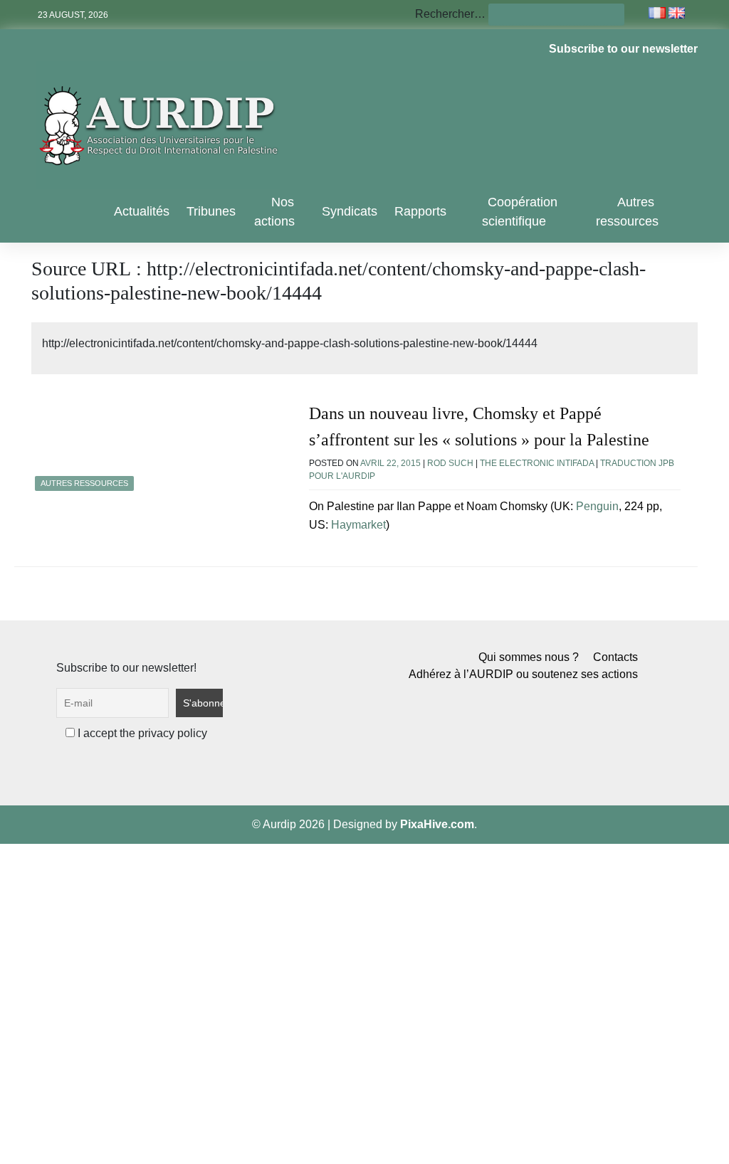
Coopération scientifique (519, 211)
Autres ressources (627, 211)
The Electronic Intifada (537, 463)
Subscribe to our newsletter (623, 49)
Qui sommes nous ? (528, 657)
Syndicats (349, 211)
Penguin (597, 506)
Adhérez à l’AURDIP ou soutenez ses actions (523, 674)
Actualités (141, 211)
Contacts (615, 657)
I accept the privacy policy (141, 733)
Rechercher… (450, 14)
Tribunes (211, 211)
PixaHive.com (437, 824)
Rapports (420, 211)
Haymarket (358, 525)
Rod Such (450, 463)
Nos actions (274, 211)
